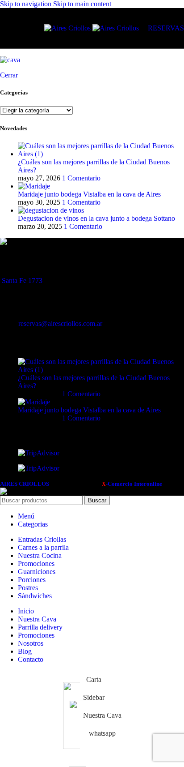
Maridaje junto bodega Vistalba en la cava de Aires (89, 194)
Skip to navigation (26, 4)
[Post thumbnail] (101, 154)
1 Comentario (81, 178)
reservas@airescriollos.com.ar (60, 323)
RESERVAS (166, 28)
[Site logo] (68, 28)
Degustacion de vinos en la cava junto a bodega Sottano (96, 218)
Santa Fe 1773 (22, 280)
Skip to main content (82, 4)
